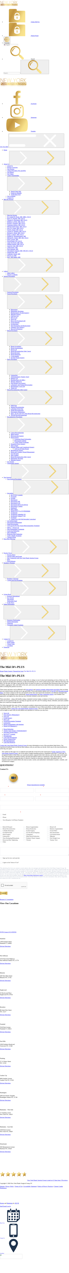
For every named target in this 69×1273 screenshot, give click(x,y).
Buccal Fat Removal (16, 329)
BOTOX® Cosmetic (17, 495)
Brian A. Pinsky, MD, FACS (15, 234)
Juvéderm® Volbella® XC (18, 514)
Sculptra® (14, 517)
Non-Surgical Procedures (14, 479)
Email (2, 795)
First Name (4, 787)
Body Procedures (12, 359)
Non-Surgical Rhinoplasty (14, 522)
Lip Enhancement (12, 521)
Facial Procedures (12, 294)
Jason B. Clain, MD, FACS (15, 246)
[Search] (12, 73)
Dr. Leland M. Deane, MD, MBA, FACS (19, 217)
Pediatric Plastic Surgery (33, 838)
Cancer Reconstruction (17, 432)
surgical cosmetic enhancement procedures (48, 689)
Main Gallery (11, 273)
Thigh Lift (14, 388)
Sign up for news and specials (11, 858)
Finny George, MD (12, 239)
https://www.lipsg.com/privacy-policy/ (33, 875)
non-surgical (29, 689)
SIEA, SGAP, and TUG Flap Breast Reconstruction (25, 413)
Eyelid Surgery (8, 718)
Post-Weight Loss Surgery (18, 383)
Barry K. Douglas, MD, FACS (16, 218)
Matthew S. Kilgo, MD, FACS (16, 222)
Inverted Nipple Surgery (18, 357)
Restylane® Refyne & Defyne (19, 504)
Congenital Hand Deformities (22, 439)
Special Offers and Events (14, 556)
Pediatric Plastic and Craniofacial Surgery (22, 447)
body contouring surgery (47, 694)
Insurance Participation (13, 620)
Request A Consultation (6, 899)
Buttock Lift (14, 378)
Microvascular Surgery (17, 436)
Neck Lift (13, 319)
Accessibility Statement (30, 1186)
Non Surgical (7, 477)
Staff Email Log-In (5, 1206)
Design (2, 1203)
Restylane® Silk (15, 501)
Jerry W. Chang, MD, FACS (15, 228)
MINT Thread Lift (13, 527)
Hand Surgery (15, 437)
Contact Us (10, 198)
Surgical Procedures (9, 276)
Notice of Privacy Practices (45, 1186)
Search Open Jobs (16, 191)
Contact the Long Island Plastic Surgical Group (13, 745)
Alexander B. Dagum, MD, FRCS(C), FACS (20, 251)
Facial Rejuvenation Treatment (12, 721)
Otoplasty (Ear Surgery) (17, 327)
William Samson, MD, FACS (15, 244)
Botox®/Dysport (7, 827)
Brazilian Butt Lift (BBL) (18, 380)
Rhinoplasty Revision (17, 458)
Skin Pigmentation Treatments (15, 529)
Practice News (8, 553)
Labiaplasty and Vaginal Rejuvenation (21, 385)
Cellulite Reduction (8, 830)
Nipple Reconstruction (17, 410)
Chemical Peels (11, 537)
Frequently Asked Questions (15, 625)
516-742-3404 (4, 147)
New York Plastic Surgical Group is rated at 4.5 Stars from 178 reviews (47, 1180)
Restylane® (14, 500)
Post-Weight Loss (55, 838)
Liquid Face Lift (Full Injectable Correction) (23, 519)
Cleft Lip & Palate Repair (21, 449)
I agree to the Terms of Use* (10, 862)
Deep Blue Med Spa (9, 539)
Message (3, 846)
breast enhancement (31, 694)
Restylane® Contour (16, 506)
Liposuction (14, 375)
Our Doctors (10, 169)
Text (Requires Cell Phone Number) (12, 820)
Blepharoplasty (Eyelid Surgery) (20, 313)
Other (4, 842)
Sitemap (2, 1186)
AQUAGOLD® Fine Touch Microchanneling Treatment (23, 525)
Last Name (39, 787)
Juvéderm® (14, 513)
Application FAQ (16, 194)
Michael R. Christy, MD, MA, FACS (17, 238)
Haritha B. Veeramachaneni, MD (16, 236)
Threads (28, 840)
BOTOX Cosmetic (9, 734)
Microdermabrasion (9, 741)
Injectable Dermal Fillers (11, 732)
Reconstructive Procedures (14, 417)
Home (5, 150)
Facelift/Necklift (7, 832)
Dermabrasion (8, 736)
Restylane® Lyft (15, 503)
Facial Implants (15, 322)
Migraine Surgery (16, 314)
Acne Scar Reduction (13, 531)
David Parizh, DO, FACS (14, 241)
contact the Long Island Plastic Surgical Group (24, 708)
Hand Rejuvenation (12, 524)
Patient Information (9, 604)
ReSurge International (13, 596)
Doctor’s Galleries (12, 274)
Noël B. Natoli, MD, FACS (15, 230)
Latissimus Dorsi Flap (17, 409)
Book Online (11, 642)
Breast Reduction (16, 354)
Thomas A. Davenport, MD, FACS (17, 220)
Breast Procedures (12, 330)
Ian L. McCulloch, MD (13, 257)
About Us (6, 164)
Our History (10, 172)
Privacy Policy (10, 1186)
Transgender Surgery (13, 463)
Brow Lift (6, 719)
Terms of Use (18, 1186)
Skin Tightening (11, 532)
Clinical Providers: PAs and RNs (16, 170)
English (8, 45)
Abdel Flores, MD (12, 247)
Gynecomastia (15, 356)
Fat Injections (14, 324)
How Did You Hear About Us (10, 804)
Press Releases (11, 561)
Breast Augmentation (17, 348)
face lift (53, 691)
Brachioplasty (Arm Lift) (18, 386)
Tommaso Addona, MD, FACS (16, 225)
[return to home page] (9, 6)
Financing (10, 623)
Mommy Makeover (16, 381)
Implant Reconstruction (17, 407)
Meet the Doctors (8, 199)
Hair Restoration (54, 832)
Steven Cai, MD (11, 255)
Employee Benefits (16, 193)
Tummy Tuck (54, 840)
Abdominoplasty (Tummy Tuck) (20, 377)
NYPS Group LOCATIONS (8, 932)
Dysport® (13, 496)
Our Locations (11, 196)
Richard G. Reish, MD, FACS (15, 233)
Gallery (6, 271)
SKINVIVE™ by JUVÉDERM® (20, 511)
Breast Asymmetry (16, 346)
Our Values (10, 174)
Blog (8, 559)
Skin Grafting (15, 455)
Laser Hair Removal (9, 742)
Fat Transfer (10, 461)
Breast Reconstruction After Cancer (21, 351)
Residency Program (9, 563)
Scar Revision (15, 453)
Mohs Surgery (15, 434)
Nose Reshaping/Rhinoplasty (10, 838)
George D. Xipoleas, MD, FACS (16, 231)
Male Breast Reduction (32, 836)
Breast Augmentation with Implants (14, 724)
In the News (10, 602)
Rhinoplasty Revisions (17, 311)
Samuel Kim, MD (12, 252)
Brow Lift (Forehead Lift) (18, 321)
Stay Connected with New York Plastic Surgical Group (22, 558)
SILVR (17, 1203)
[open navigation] (36, 141)
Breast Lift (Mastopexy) (10, 726)
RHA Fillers (14, 509)
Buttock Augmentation (56, 829)
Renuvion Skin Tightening (14, 534)
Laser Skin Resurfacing (10, 737)
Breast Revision (15, 353)
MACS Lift (14, 317)
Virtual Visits (11, 644)
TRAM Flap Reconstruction (19, 415)
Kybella (13, 498)
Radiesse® (14, 508)
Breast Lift (14, 349)
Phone (38, 795)
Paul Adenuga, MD (12, 249)
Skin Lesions (14, 445)
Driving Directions (5, 946)
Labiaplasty (29, 834)
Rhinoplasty (14, 309)
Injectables (10, 493)
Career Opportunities (13, 175)
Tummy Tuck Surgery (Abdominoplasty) (15, 730)
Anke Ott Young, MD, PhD (15, 242)
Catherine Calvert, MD (13, 254)
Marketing (10, 1203)
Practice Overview (12, 167)
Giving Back (7, 594)
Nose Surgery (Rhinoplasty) (11, 715)
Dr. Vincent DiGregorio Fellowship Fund (12, 599)
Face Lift (6, 716)
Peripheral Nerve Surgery (18, 444)
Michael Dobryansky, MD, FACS (16, 226)
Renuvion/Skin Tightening (10, 840)
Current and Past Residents (14, 580)
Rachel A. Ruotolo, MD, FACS (16, 223)
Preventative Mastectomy (18, 412)
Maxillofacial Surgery (17, 450)
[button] (7, 40)
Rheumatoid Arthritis (20, 441)
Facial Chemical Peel (10, 739)
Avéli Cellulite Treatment (14, 535)
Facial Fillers (53, 830)
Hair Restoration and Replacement (20, 326)
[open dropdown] (37, 158)
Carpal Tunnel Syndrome (21, 442)
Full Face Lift (15, 316)
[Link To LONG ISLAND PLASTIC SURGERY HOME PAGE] (13, 88)
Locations (10, 645)
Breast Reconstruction (8, 829)
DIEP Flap (14, 405)
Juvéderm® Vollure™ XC (18, 516)
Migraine (52, 836)
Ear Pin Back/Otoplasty (33, 832)
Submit (3, 893)
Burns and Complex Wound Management (22, 452)
